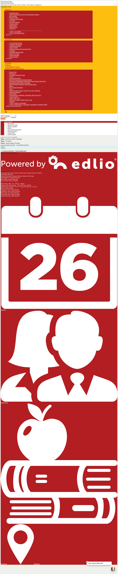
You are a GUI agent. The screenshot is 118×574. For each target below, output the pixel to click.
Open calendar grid (20, 151)
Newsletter (12, 21)
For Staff (3, 119)
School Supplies (13, 97)
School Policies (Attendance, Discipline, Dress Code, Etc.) (25, 95)
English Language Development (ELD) (20, 49)
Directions (37, 564)
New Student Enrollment (16, 87)
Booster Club (13, 72)
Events (2, 146)
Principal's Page (13, 24)
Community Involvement (16, 19)
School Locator (12, 134)
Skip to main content (6, 1)
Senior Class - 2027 (14, 98)
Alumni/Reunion (13, 13)
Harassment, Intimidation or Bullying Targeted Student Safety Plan (27, 81)
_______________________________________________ (25, 30)
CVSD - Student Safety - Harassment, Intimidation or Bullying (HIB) (28, 104)
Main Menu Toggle (6, 6)
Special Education (14, 55)
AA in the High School (15, 43)
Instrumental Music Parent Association (19, 83)
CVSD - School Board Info (16, 33)
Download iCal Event (23, 145)
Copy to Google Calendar (8, 145)
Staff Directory (13, 27)
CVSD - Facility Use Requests (17, 103)
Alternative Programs (15, 46)
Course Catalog (13, 47)
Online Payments (12, 131)
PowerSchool (13, 94)
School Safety (13, 25)
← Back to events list (7, 151)
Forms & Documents (15, 78)
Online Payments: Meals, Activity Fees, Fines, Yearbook (24, 90)
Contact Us (12, 28)
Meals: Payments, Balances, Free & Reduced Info (22, 84)
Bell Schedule (13, 16)
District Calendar (12, 126)
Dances (11, 76)
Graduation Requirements (16, 52)
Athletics (3, 148)
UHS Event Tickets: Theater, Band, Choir (20, 100)
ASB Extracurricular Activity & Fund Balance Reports (24, 14)
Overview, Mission (14, 22)
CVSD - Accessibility (15, 31)
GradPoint (12, 50)
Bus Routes (12, 73)
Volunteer (12, 101)
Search (6, 112)
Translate (13, 117)
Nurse (11, 89)
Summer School (13, 57)
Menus (11, 86)
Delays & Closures (13, 125)
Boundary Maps (13, 17)
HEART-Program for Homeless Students (20, 80)
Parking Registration (14, 92)
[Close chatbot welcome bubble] (87, 562)
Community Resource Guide (17, 75)
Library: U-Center (14, 54)
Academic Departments (15, 44)
